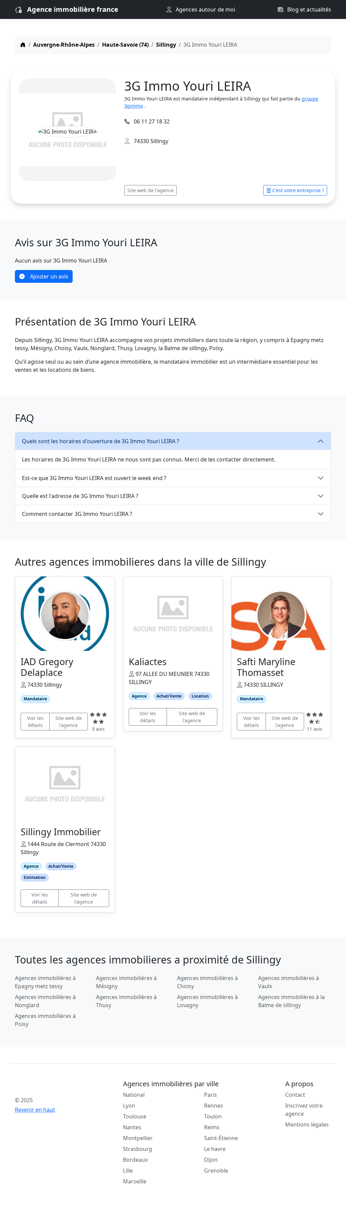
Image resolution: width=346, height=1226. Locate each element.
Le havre (215, 1149)
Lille (128, 1170)
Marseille (134, 1181)
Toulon (213, 1116)
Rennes (213, 1105)
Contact (295, 1094)
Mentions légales (307, 1124)
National (134, 1094)
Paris (210, 1094)
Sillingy (166, 44)
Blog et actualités (308, 9)
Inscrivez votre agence (304, 1109)
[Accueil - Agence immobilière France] (51, 1085)
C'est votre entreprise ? (298, 190)
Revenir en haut (35, 1109)
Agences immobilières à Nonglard (45, 1001)
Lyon (129, 1105)
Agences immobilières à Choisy (207, 982)
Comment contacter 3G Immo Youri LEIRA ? (77, 514)
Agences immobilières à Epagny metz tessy (45, 982)
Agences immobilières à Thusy (126, 1001)
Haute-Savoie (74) (125, 44)
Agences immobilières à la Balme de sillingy (291, 1001)
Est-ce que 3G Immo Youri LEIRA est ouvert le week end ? (94, 478)
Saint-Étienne (221, 1138)
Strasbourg (137, 1149)
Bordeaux (135, 1159)
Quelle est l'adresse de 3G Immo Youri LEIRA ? (80, 496)
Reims (212, 1127)
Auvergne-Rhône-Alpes (64, 44)
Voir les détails (35, 721)
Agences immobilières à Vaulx (288, 982)
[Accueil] (23, 44)
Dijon (211, 1159)
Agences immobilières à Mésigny (126, 982)
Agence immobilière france (72, 9)
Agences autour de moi (204, 9)
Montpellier (138, 1138)
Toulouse (134, 1116)
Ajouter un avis (49, 276)
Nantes (132, 1127)
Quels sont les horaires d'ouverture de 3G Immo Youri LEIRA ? (100, 441)
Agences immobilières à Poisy (45, 1020)
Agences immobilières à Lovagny (207, 1001)
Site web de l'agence (150, 190)
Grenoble (216, 1170)
